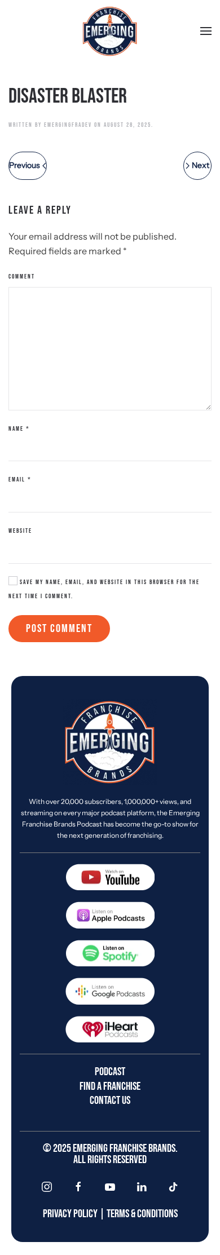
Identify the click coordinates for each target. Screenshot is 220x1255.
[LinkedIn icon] (141, 1187)
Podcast (110, 1072)
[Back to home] (110, 31)
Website (20, 530)
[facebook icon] (78, 1187)
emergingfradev (68, 125)
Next (200, 165)
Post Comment (59, 628)
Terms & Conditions (142, 1214)
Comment (21, 276)
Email (20, 479)
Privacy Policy (70, 1214)
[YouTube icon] (110, 1187)
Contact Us (110, 1100)
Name (19, 428)
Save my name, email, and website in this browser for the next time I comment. (104, 589)
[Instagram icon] (47, 1187)
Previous (24, 165)
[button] (206, 31)
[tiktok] (173, 1187)
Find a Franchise (110, 1086)
